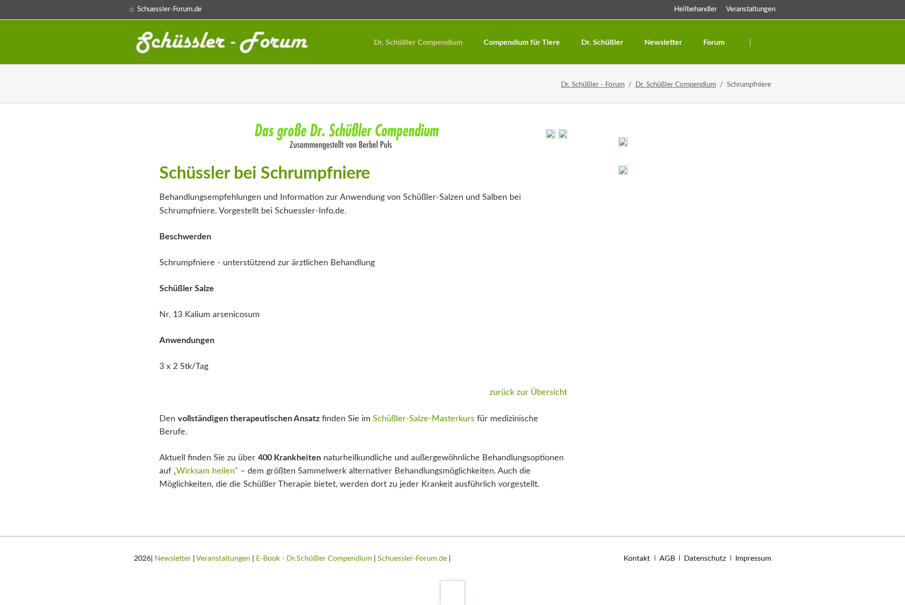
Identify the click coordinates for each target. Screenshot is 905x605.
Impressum (753, 558)
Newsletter (173, 558)
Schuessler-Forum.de (412, 558)
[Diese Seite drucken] (550, 136)
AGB (667, 558)
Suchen (763, 42)
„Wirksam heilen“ (205, 471)
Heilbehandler (695, 9)
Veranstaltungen (750, 9)
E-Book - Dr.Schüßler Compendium (314, 558)
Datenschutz (705, 558)
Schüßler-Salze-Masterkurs (424, 419)
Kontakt (637, 558)
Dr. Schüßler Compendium (675, 84)
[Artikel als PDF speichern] (563, 136)
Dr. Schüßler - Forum (593, 84)
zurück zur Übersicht (528, 392)
